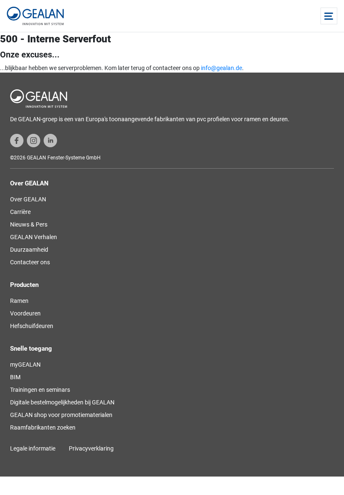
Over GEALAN (28, 199)
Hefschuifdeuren (31, 326)
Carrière (20, 211)
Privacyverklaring (91, 448)
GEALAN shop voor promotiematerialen (61, 415)
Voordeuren (25, 313)
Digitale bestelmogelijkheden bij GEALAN (62, 402)
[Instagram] (33, 140)
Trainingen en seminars (40, 389)
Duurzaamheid (29, 249)
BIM (15, 377)
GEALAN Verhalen (33, 237)
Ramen (19, 300)
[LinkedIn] (50, 140)
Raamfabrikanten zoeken (43, 427)
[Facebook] (16, 140)
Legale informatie (32, 448)
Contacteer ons (30, 262)
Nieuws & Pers (28, 224)
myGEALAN (25, 364)
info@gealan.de (221, 68)
